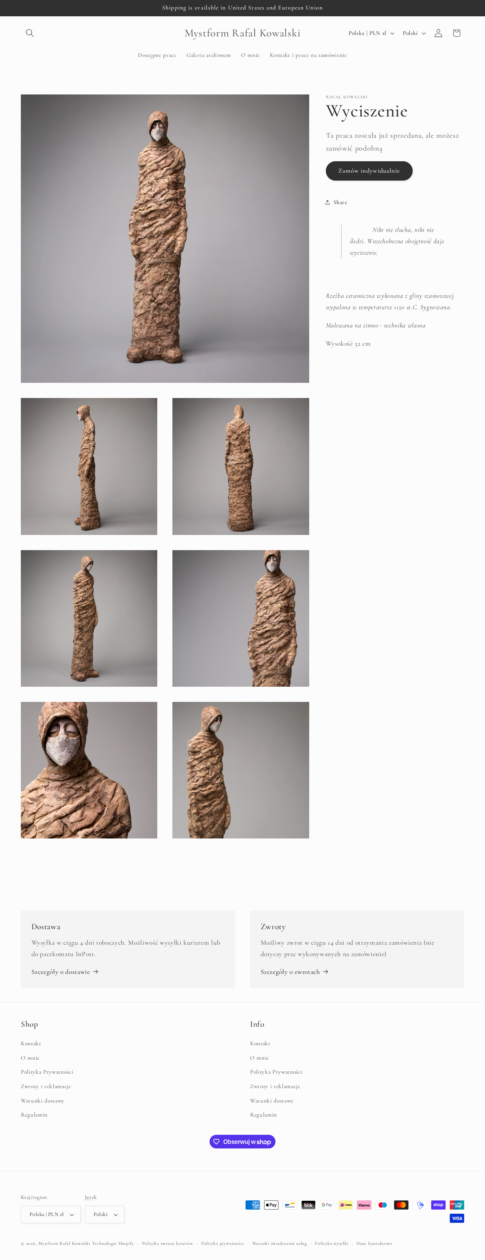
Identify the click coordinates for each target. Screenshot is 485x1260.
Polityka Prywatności (47, 1072)
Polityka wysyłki (331, 1243)
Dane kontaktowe (375, 1243)
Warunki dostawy (42, 1100)
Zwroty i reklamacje (46, 1086)
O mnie (30, 1057)
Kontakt (31, 1043)
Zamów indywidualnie (369, 170)
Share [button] (340, 202)
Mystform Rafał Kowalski (64, 1243)
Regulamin (34, 1115)
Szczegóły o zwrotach (290, 972)
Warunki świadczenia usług (279, 1243)
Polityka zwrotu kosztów (167, 1243)
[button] (30, 33)
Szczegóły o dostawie (60, 972)
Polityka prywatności (222, 1243)
